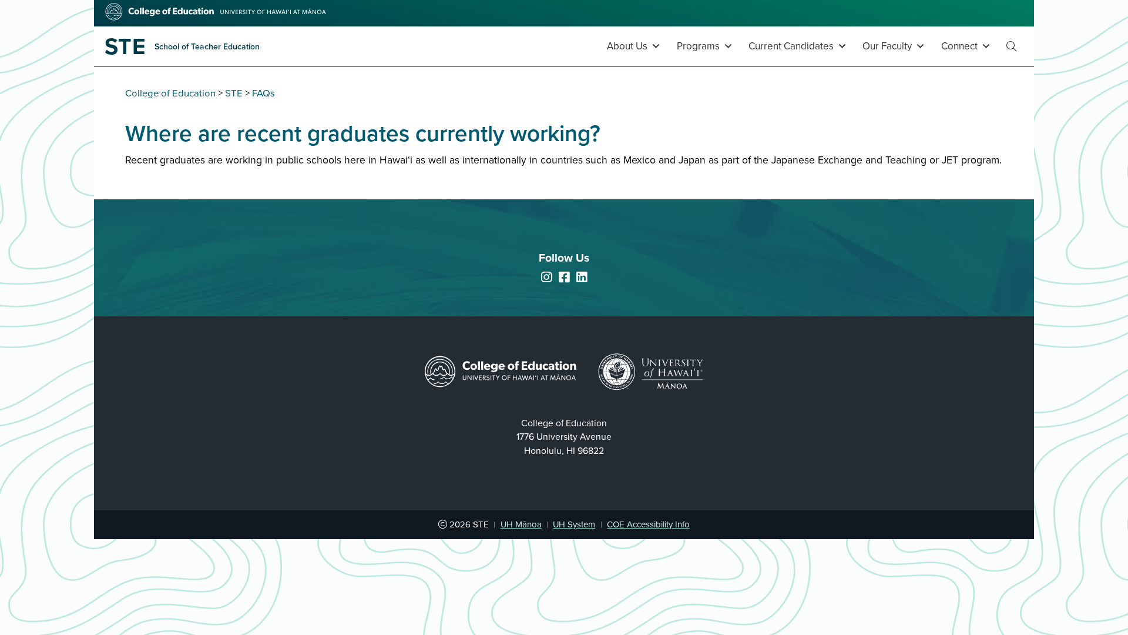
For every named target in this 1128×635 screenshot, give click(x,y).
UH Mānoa (521, 524)
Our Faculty (887, 46)
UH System (574, 524)
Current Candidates (791, 46)
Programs (698, 46)
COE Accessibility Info (648, 524)
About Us (627, 46)
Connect (959, 46)
